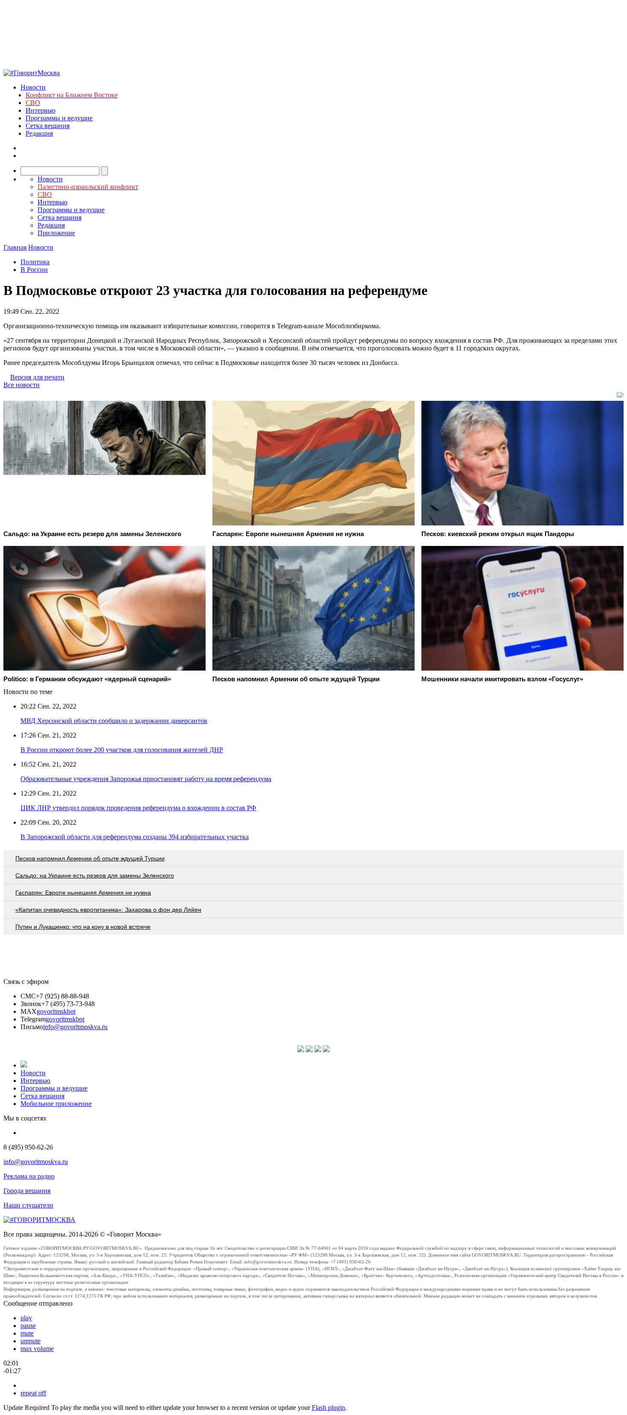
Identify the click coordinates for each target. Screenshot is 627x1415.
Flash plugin (328, 1407)
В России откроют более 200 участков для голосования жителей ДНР (121, 749)
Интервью (40, 110)
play (26, 1318)
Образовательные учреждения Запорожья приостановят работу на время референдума (145, 778)
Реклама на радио (29, 1176)
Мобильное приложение (56, 1103)
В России (34, 269)
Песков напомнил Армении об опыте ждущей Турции (90, 858)
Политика (34, 261)
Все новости (21, 384)
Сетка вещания (48, 125)
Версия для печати (37, 377)
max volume (37, 1348)
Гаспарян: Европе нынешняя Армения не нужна (83, 892)
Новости (33, 87)
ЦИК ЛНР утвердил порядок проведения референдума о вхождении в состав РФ (138, 807)
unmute (30, 1341)
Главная (14, 247)
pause (28, 1325)
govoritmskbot (56, 1011)
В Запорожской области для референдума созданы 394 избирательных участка (134, 836)
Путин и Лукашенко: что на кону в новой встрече (83, 926)
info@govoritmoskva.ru (75, 1026)
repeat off (33, 1393)
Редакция (39, 133)
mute (27, 1333)
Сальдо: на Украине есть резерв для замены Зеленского (94, 875)
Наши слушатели (28, 1205)
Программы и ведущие (59, 118)
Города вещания (26, 1190)
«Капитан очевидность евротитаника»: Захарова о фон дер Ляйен (108, 909)
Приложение (56, 232)
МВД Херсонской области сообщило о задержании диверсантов (113, 720)
